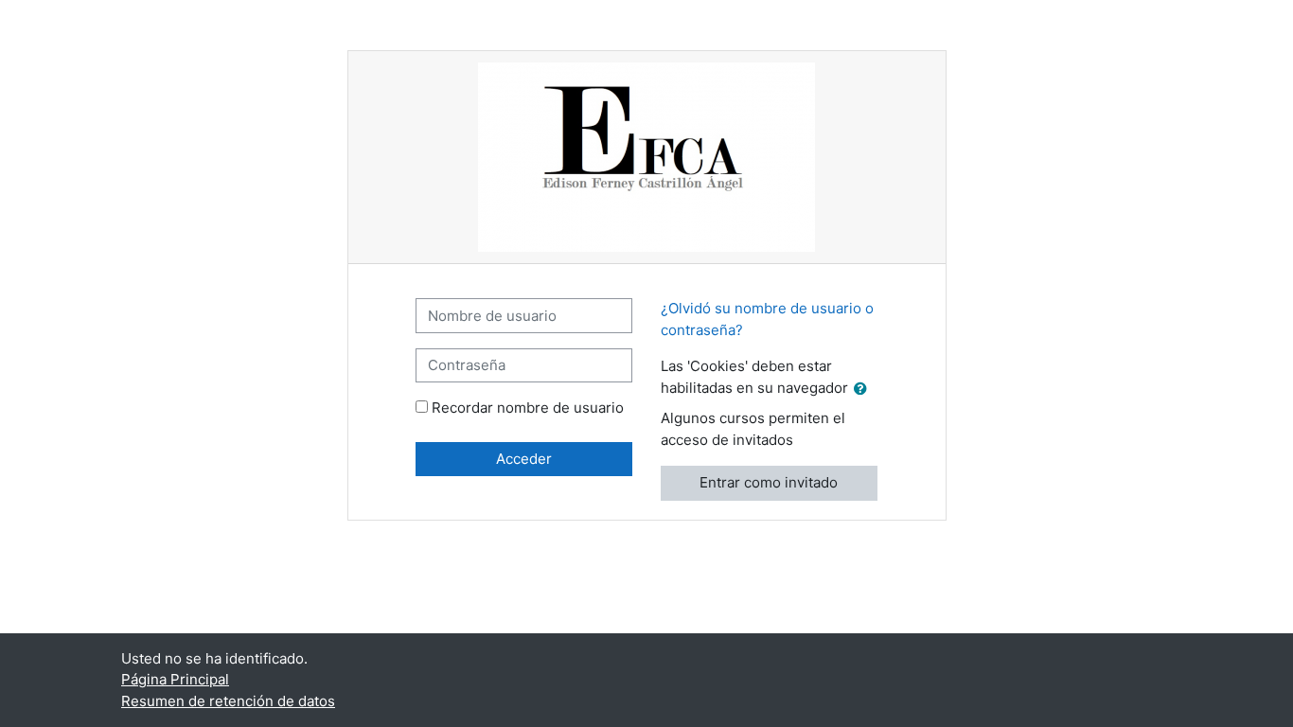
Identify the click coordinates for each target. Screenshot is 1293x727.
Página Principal (175, 679)
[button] (864, 389)
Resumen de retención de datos (228, 701)
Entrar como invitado (769, 482)
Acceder (524, 459)
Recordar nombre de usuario (528, 408)
